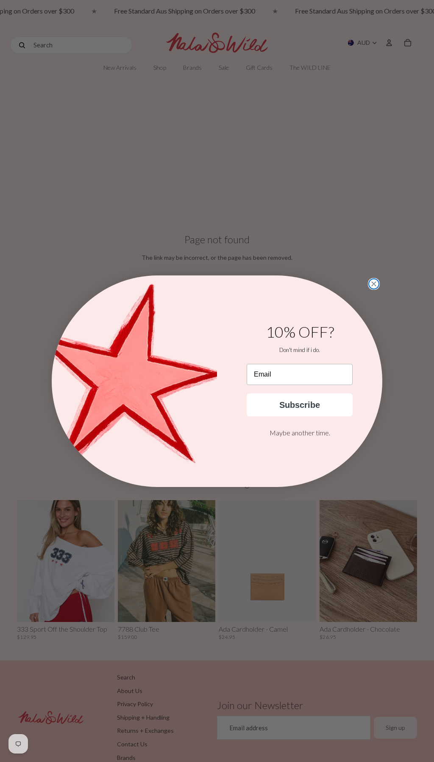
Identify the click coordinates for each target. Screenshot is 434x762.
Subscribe (299, 405)
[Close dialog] (374, 284)
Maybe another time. (300, 433)
